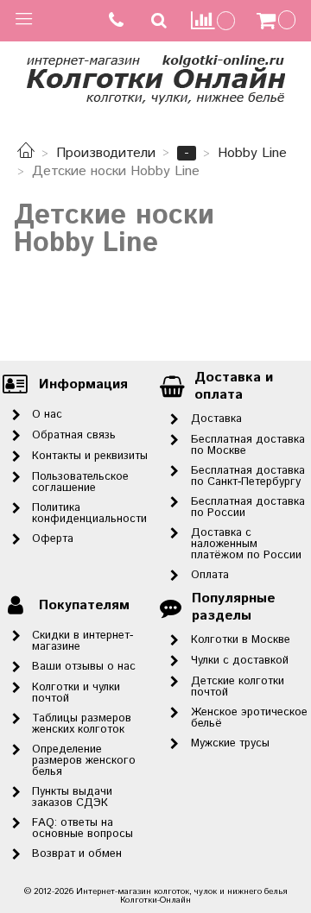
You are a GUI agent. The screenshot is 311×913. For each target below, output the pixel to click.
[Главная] (26, 153)
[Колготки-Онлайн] (155, 76)
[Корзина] (278, 21)
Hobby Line (252, 153)
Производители (106, 153)
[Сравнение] (213, 20)
